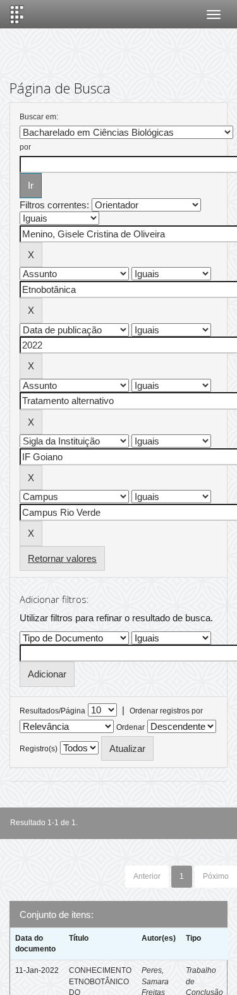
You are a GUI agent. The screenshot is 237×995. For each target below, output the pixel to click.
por (25, 147)
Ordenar (130, 727)
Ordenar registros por (166, 710)
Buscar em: (39, 116)
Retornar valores (62, 558)
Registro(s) (39, 748)
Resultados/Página (52, 710)
